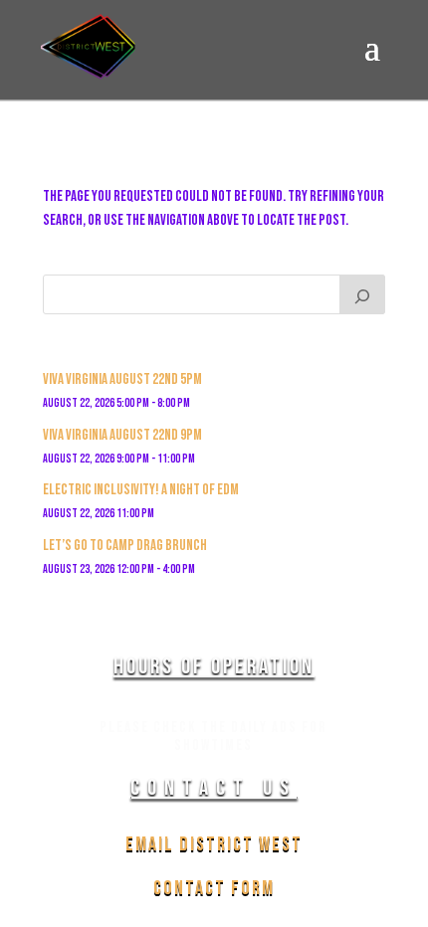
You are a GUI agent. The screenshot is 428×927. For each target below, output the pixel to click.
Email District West (214, 844)
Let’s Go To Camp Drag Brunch (125, 545)
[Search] (362, 294)
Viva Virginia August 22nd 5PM (122, 379)
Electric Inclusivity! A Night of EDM (141, 489)
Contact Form (214, 888)
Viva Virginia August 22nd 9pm (122, 435)
